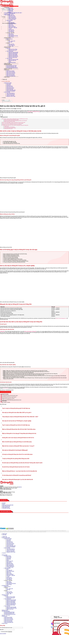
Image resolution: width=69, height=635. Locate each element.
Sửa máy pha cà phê (10, 88)
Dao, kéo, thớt (11, 44)
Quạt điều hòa (11, 31)
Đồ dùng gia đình (7, 37)
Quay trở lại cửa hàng (6, 25)
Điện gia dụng (6, 7)
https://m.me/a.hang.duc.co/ (61, 318)
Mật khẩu (2, 629)
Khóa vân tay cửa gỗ (10, 70)
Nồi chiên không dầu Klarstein (12, 67)
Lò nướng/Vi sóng (12, 19)
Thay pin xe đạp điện (10, 95)
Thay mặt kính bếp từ (10, 93)
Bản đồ (20, 487)
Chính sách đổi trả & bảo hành (7, 505)
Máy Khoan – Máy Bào (13, 27)
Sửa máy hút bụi (9, 86)
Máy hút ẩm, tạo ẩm (12, 23)
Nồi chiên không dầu (8, 64)
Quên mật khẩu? (3, 633)
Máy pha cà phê (7, 47)
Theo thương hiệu (9, 51)
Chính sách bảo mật (6, 507)
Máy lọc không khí (12, 26)
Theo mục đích (9, 58)
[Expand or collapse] (0, 117)
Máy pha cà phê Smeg (13, 57)
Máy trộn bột (11, 14)
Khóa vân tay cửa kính (10, 71)
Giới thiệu (4, 503)
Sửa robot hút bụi (9, 87)
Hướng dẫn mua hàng (6, 508)
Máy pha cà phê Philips (13, 54)
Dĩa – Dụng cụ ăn (12, 41)
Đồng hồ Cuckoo (9, 38)
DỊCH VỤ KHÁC (7, 92)
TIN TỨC (4, 97)
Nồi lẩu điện (11, 11)
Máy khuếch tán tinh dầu (13, 35)
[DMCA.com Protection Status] (10, 529)
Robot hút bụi (6, 77)
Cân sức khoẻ (11, 36)
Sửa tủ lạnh (8, 83)
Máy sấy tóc (11, 33)
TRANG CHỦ (4, 79)
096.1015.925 (5, 388)
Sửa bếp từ (8, 85)
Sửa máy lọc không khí (10, 91)
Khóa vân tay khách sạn (10, 76)
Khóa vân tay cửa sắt (10, 73)
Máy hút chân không (12, 18)
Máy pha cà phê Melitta (13, 55)
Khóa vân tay (6, 69)
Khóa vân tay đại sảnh (10, 75)
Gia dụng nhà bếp (9, 8)
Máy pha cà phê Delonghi (13, 52)
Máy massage (11, 34)
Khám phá (8, 48)
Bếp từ (10, 12)
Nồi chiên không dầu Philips (11, 65)
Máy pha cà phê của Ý (13, 50)
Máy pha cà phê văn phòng (11, 608)
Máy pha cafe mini (12, 62)
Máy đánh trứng (12, 15)
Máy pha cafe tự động (13, 49)
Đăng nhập (10, 631)
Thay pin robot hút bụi (10, 94)
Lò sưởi (10, 28)
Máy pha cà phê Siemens (13, 56)
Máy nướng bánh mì (12, 17)
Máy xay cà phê (7, 63)
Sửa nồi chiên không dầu (11, 90)
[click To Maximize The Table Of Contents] (1, 115)
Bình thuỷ (10, 42)
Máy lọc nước (11, 25)
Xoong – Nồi (11, 46)
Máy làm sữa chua (12, 16)
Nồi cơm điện (11, 9)
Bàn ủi (10, 21)
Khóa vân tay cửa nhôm (10, 72)
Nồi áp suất (11, 10)
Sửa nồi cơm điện (9, 89)
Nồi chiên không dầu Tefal (11, 66)
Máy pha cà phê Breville (13, 53)
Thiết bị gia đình (9, 20)
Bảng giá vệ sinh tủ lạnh (10, 96)
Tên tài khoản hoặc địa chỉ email (6, 627)
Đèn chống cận (11, 22)
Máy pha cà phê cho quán (13, 59)
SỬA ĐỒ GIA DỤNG (7, 82)
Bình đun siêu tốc (12, 13)
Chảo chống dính (12, 45)
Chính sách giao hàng (6, 506)
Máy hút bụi (11, 24)
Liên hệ (3, 504)
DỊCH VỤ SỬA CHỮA (6, 81)
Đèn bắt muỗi (11, 29)
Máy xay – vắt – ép (8, 68)
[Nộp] (2, 102)
